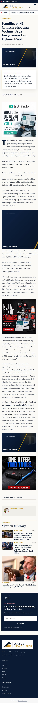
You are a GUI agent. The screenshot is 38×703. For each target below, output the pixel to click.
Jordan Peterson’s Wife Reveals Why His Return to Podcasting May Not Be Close (19, 586)
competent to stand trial (14, 405)
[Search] (30, 6)
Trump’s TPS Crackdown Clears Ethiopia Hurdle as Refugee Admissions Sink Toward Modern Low (24, 12)
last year (10, 283)
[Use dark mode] (34, 1)
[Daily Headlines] (12, 6)
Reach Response (22, 701)
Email (11, 94)
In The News (6, 18)
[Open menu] (35, 6)
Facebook (6, 94)
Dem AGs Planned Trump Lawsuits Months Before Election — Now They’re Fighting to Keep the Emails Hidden (24, 549)
